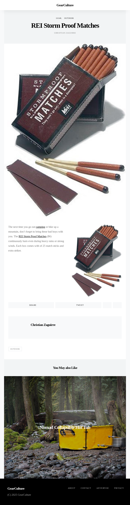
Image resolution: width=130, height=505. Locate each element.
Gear (58, 18)
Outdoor (69, 18)
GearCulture (65, 5)
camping (40, 226)
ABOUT (71, 488)
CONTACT (86, 488)
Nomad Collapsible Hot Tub (65, 427)
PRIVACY (119, 488)
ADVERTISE (102, 488)
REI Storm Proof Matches (32, 236)
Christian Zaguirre (65, 33)
